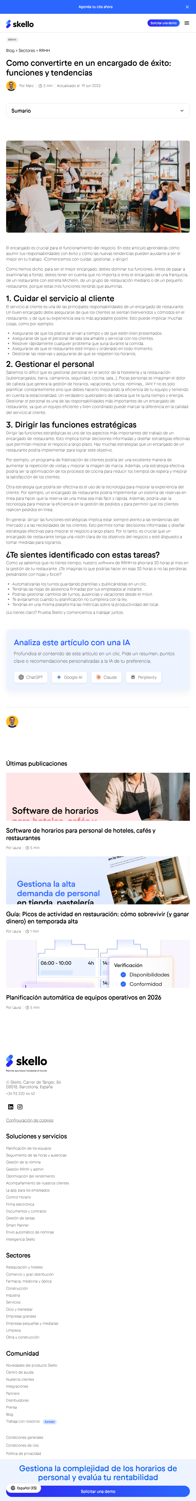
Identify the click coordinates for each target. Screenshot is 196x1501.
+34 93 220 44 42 (20, 1093)
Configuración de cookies (29, 1120)
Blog (10, 50)
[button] (187, 23)
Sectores (27, 50)
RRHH (44, 50)
